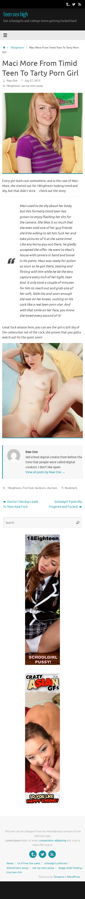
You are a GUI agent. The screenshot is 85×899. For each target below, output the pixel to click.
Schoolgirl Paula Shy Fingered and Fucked (65, 504)
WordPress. (74, 877)
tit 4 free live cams (29, 863)
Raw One (12, 80)
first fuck (28, 488)
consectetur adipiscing (52, 840)
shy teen (52, 488)
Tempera (59, 877)
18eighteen (17, 47)
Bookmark (71, 488)
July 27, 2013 (32, 80)
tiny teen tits (14, 872)
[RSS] (80, 4)
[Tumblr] (68, 4)
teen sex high (15, 14)
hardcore (40, 488)
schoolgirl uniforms (55, 863)
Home (10, 863)
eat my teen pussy (32, 86)
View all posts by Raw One (45, 472)
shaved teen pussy (17, 868)
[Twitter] (74, 4)
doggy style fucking (70, 868)
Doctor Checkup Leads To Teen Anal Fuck (20, 504)
